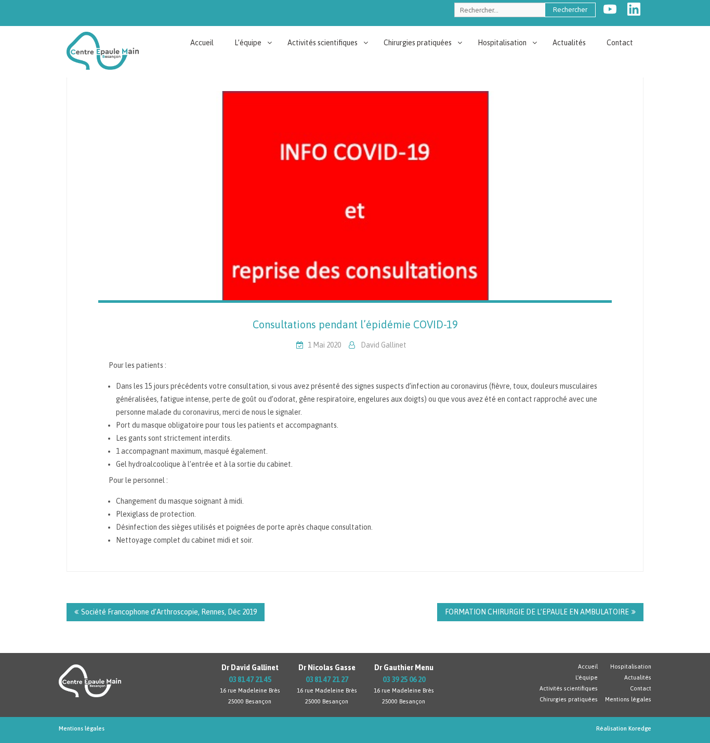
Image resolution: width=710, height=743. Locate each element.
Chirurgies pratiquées (418, 43)
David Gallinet (383, 345)
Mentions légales (628, 699)
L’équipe (247, 43)
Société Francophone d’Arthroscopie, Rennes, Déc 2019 (169, 612)
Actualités (569, 43)
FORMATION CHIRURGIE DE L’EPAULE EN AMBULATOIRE (537, 612)
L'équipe (586, 677)
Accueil (202, 43)
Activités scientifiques (322, 43)
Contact (620, 43)
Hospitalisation (502, 43)
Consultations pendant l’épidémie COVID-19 (355, 324)
